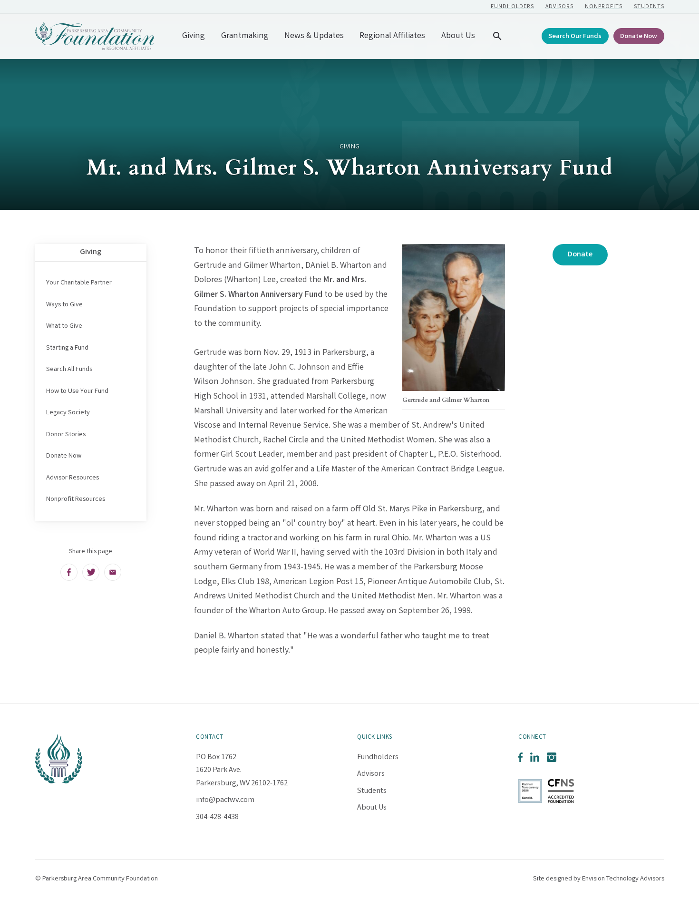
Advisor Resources (72, 478)
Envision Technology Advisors (623, 879)
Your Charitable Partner (79, 283)
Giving (193, 36)
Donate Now (638, 37)
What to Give (64, 326)
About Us (458, 36)
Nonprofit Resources (75, 499)
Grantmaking (245, 36)
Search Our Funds (575, 37)
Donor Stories (66, 435)
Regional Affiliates (392, 36)
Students (649, 7)
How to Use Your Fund (77, 391)
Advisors (559, 7)
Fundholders (512, 7)
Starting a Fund (67, 348)
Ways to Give (64, 305)
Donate (580, 254)
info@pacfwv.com (225, 800)
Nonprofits (603, 7)
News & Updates (314, 36)
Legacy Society (68, 413)
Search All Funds (69, 369)
